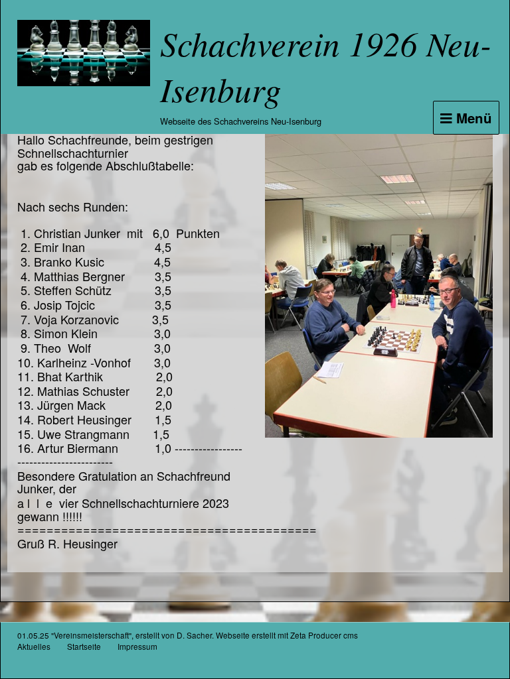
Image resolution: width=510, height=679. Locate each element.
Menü (472, 117)
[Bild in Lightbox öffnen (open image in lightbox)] (379, 286)
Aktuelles (33, 646)
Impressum (137, 646)
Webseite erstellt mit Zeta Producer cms (287, 635)
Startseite (84, 646)
